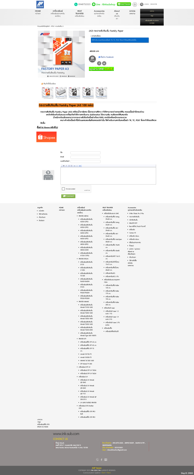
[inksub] (97, 460)
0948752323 (84, 4)
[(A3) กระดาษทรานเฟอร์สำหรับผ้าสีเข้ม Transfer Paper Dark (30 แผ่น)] (74, 93)
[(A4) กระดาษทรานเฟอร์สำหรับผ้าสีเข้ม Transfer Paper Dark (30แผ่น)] (88, 93)
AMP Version (96, 468)
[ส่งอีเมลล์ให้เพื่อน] (104, 63)
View (109, 472)
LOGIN (146, 4)
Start (103, 472)
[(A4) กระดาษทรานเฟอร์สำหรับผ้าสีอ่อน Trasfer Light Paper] (101, 93)
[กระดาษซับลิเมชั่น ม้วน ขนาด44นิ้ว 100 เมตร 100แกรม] (61, 93)
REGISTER (154, 4)
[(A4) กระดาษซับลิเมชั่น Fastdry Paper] (48, 93)
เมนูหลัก (40, 207)
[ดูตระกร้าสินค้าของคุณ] (135, 4)
